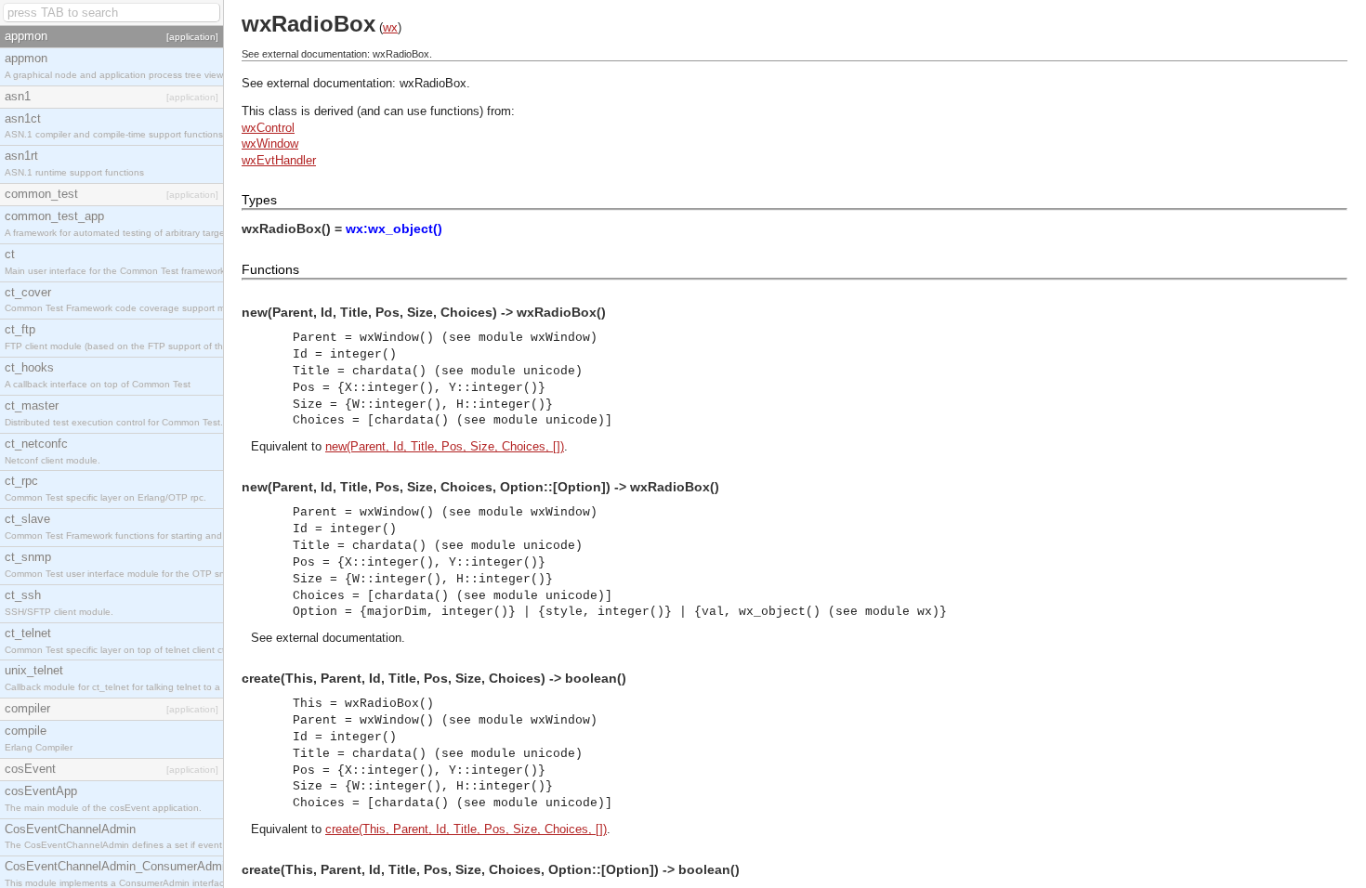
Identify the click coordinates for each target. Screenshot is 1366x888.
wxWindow (270, 143)
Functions (270, 269)
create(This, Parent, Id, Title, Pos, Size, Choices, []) (466, 829)
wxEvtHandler (279, 160)
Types (259, 199)
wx (390, 27)
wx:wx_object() (394, 228)
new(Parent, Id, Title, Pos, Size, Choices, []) (444, 446)
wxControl (268, 128)
